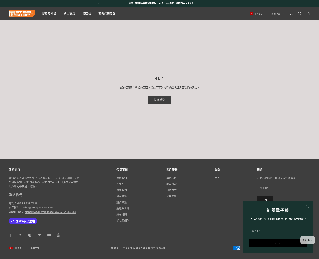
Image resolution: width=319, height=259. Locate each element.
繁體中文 (275, 13)
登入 (217, 178)
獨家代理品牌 (107, 13)
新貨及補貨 (49, 13)
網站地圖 (121, 214)
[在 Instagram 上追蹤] (30, 235)
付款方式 (171, 190)
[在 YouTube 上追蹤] (49, 235)
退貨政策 (121, 202)
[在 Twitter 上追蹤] (20, 235)
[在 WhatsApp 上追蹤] (59, 235)
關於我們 (121, 178)
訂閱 (278, 243)
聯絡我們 (121, 190)
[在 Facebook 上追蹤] (11, 235)
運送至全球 (122, 208)
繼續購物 (159, 99)
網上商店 (69, 13)
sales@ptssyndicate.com (38, 207)
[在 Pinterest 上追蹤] (39, 235)
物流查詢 (171, 184)
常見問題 (171, 196)
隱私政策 (121, 196)
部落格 (87, 13)
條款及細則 (122, 220)
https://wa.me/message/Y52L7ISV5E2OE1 (50, 212)
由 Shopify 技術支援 (154, 247)
